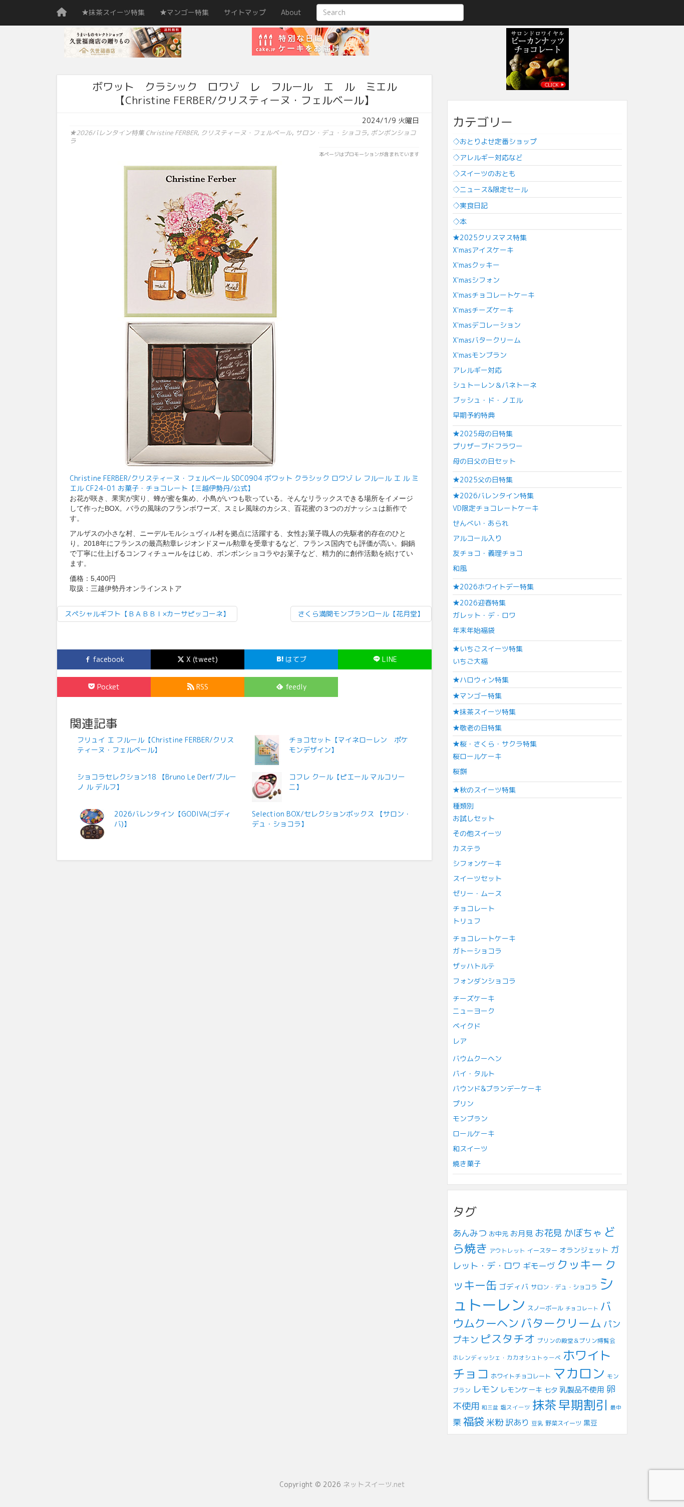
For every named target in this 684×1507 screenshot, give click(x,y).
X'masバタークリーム (487, 340)
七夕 (550, 1389)
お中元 (498, 1233)
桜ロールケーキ (477, 756)
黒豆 (590, 1422)
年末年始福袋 (474, 630)
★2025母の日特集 (483, 433)
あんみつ (470, 1233)
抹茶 (544, 1404)
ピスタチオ (507, 1338)
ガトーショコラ (477, 951)
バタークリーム (561, 1323)
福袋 (473, 1421)
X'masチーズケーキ (483, 310)
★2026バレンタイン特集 (107, 132)
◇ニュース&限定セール (490, 189)
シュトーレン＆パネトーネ (495, 385)
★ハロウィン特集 (481, 679)
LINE (388, 659)
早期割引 (583, 1404)
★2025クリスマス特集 (490, 237)
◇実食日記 (470, 205)
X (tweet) (201, 659)
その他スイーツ (477, 833)
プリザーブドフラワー (488, 446)
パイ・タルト (474, 1073)
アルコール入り (477, 538)
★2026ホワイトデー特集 (493, 586)
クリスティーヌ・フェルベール (246, 132)
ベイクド (467, 1026)
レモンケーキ (521, 1389)
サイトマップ (245, 12)
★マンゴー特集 (184, 12)
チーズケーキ (474, 998)
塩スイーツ (515, 1407)
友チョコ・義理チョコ (488, 553)
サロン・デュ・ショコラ (331, 132)
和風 (460, 568)
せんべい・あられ (481, 523)
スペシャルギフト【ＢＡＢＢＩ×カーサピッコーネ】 (147, 613)
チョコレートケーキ (484, 938)
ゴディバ (514, 1286)
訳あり (517, 1422)
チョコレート (474, 908)
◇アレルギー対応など (488, 157)
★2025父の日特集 (483, 479)
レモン (485, 1389)
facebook (107, 659)
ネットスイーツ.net (374, 1484)
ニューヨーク (474, 1011)
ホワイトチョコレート (521, 1376)
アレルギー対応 (477, 370)
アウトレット (507, 1250)
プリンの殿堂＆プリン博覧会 (576, 1340)
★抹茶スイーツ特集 (113, 12)
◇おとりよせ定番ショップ (495, 141)
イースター (542, 1250)
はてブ (294, 659)
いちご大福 (470, 661)
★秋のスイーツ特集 (484, 790)
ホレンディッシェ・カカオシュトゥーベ (507, 1357)
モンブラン (470, 1118)
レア (460, 1041)
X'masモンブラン (480, 355)
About (291, 12)
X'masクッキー (476, 265)
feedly (294, 686)
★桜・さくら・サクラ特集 (495, 743)
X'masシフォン (476, 280)
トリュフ (467, 921)
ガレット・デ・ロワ (484, 615)
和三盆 (490, 1407)
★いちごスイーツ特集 (488, 648)
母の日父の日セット (484, 461)
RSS (201, 686)
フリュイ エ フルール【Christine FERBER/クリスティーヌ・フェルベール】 (155, 745)
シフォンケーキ (477, 863)
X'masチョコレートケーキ (494, 295)
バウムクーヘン (477, 1058)
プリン (463, 1103)
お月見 (521, 1233)
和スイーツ (470, 1148)
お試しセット (474, 818)
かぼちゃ (583, 1232)
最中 (615, 1407)
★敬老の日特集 (477, 727)
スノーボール (545, 1308)
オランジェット (583, 1250)
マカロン (579, 1373)
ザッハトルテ (474, 966)
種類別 (463, 806)
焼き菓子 (467, 1163)
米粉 (494, 1422)
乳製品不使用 (581, 1389)
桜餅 (460, 771)
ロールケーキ (474, 1133)
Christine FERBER (171, 132)
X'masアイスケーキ (483, 250)
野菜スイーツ (563, 1423)
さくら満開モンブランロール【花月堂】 (361, 613)
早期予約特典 (474, 415)
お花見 (548, 1232)
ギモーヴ (539, 1265)
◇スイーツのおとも (484, 173)
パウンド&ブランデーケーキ (497, 1088)
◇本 (460, 221)
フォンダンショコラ (484, 981)
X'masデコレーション (487, 325)
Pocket (107, 686)
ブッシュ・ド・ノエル (488, 400)
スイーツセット (477, 878)
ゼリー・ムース (477, 893)
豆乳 (537, 1423)
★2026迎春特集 (479, 602)
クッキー (580, 1264)
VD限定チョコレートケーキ (496, 508)
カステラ (467, 848)
